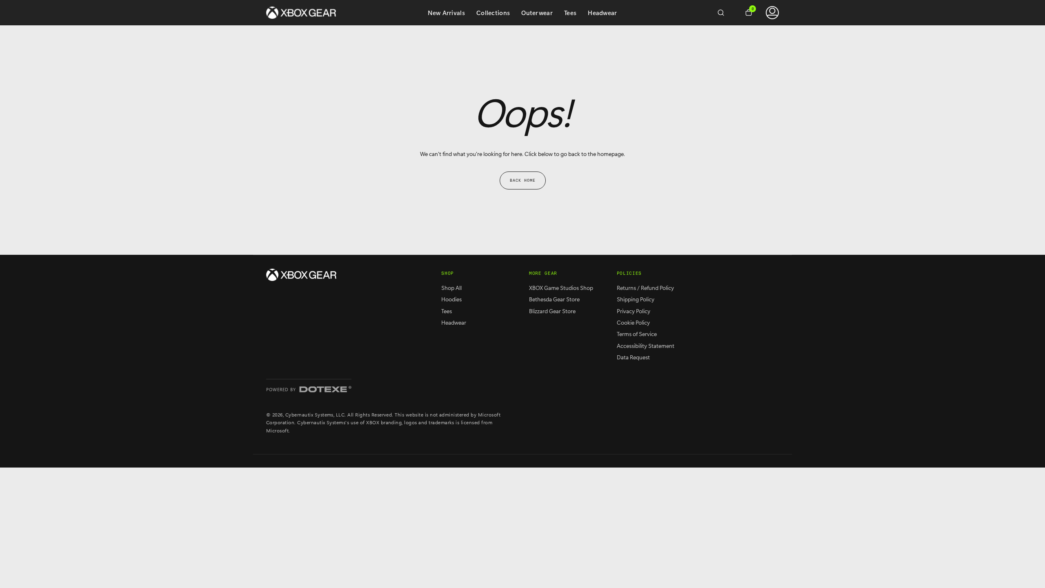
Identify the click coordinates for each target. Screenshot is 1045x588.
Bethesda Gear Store (554, 299)
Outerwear (537, 13)
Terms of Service (637, 334)
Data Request (633, 357)
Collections (493, 13)
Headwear (602, 13)
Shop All (451, 288)
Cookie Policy (633, 322)
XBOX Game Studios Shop (561, 288)
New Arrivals (446, 13)
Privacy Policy (633, 311)
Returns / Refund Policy (645, 288)
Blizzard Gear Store (552, 311)
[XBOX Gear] (301, 274)
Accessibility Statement (645, 346)
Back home (523, 180)
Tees (570, 13)
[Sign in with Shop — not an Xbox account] (772, 12)
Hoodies (451, 299)
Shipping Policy (635, 299)
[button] (724, 12)
